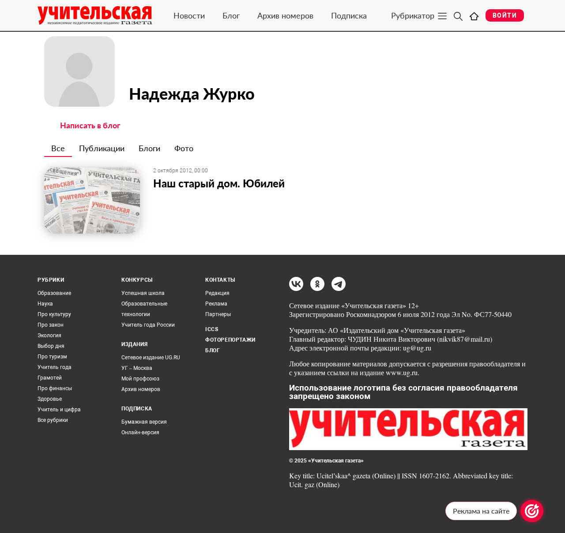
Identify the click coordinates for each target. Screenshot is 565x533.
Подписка (349, 15)
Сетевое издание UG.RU (150, 357)
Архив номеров (285, 15)
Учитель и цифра (59, 409)
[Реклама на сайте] (531, 511)
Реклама (216, 304)
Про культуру (54, 314)
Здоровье (50, 399)
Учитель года (55, 367)
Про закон (51, 325)
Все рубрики (53, 420)
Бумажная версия (144, 422)
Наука (45, 304)
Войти (505, 15)
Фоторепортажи (230, 340)
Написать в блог (90, 125)
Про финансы (55, 388)
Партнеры (218, 314)
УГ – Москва (136, 368)
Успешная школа (143, 293)
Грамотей (50, 378)
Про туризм (52, 357)
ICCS (211, 329)
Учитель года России (148, 325)
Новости (189, 15)
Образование (54, 293)
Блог (231, 15)
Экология (49, 335)
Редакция (217, 293)
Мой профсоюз (140, 379)
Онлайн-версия (140, 432)
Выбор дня (51, 346)
